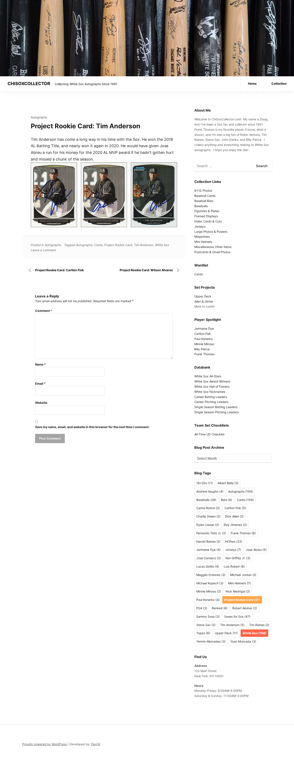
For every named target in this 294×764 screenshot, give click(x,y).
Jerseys (199, 226)
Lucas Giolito (207, 566)
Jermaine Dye (204, 328)
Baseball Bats (203, 201)
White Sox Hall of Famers (211, 386)
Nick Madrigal (238, 591)
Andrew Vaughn (209, 491)
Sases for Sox (237, 616)
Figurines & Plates (206, 211)
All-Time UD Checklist (209, 434)
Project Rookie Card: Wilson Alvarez (146, 270)
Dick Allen (234, 516)
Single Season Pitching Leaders (216, 412)
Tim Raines (259, 625)
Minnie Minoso (204, 344)
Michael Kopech (209, 583)
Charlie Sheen (208, 516)
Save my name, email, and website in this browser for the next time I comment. (92, 427)
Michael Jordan (243, 575)
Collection (279, 83)
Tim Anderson (143, 245)
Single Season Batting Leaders (215, 407)
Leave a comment (43, 250)
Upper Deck (202, 296)
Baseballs (201, 206)
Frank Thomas (204, 354)
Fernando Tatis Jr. (211, 533)
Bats (226, 500)
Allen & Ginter (203, 301)
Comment (43, 310)
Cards (98, 245)
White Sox (162, 245)
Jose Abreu (256, 549)
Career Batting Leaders (210, 397)
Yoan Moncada (243, 641)
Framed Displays (206, 216)
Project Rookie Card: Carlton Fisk (59, 270)
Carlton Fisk (202, 333)
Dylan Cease (207, 525)
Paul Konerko (203, 339)
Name (40, 364)
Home (252, 83)
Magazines (202, 236)
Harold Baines (208, 541)
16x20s (204, 483)
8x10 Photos (203, 190)
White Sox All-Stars (207, 376)
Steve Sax (205, 625)
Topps (203, 633)
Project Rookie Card (118, 245)
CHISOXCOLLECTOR (29, 83)
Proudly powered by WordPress (44, 744)
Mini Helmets (203, 241)
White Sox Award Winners (212, 381)
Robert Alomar (244, 608)
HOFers (233, 541)
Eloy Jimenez (235, 525)
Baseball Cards (204, 196)
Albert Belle (228, 483)
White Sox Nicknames (209, 391)
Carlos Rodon (208, 508)
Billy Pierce (202, 349)
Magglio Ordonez (210, 575)
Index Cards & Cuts (208, 221)
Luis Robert (234, 566)
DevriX (95, 744)
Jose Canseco (208, 558)
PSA (201, 608)
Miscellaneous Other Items (212, 247)
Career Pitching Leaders (211, 402)
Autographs (39, 117)
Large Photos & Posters (210, 231)
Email (40, 383)
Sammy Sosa (208, 616)
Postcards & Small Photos (212, 252)
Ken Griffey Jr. (238, 558)
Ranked (219, 608)
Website (41, 402)
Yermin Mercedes (211, 641)
